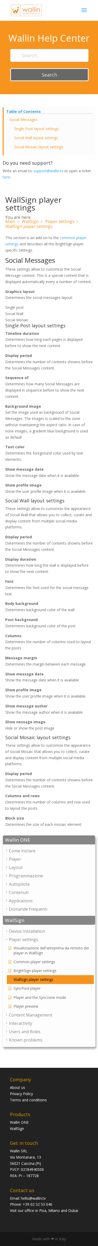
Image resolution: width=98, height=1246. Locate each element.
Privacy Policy (21, 1093)
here (6, 177)
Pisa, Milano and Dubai (58, 1210)
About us (17, 1087)
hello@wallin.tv (33, 1198)
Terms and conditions (28, 1099)
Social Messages (23, 119)
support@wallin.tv (48, 170)
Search (49, 75)
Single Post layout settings (36, 128)
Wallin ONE (19, 1122)
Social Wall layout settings (36, 137)
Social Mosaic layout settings (38, 146)
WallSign (17, 1128)
